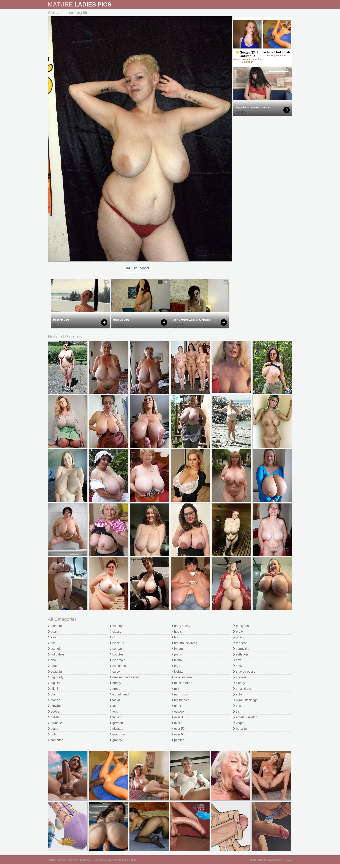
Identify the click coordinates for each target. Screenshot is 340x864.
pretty (239, 631)
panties (178, 740)
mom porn (180, 694)
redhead (241, 643)
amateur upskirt (246, 717)
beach (54, 665)
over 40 (179, 723)
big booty (56, 677)
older (177, 705)
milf (176, 688)
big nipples (181, 700)
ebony (116, 683)
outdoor (179, 711)
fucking (117, 717)
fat (114, 705)
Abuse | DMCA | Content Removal (69, 859)
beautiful (56, 671)
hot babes (57, 654)
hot (175, 637)
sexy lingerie (182, 677)
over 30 (179, 717)
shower (240, 677)
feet (114, 711)
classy (116, 631)
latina (177, 660)
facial (116, 700)
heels (177, 631)
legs (176, 665)
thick (238, 705)
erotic (116, 688)
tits (237, 711)
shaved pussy (245, 671)
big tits (55, 683)
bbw (53, 660)
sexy (238, 665)
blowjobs (56, 705)
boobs (54, 711)
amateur (56, 626)
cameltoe (56, 740)
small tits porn (245, 688)
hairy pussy (181, 626)
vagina (240, 723)
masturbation (182, 683)
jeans (177, 654)
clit (114, 637)
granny (117, 740)
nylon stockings (246, 700)
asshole (56, 648)
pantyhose (242, 626)
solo (238, 694)
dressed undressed (125, 677)
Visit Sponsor (139, 268)
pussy (239, 637)
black (54, 694)
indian (178, 648)
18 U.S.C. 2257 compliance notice (115, 859)
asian (54, 637)
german (117, 723)
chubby (117, 626)
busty (54, 728)
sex (238, 660)
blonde (55, 700)
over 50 (179, 728)
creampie (118, 660)
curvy (116, 671)
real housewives (185, 643)
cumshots (119, 665)
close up (118, 643)
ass (52, 643)
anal (53, 631)
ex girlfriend (120, 694)
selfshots (241, 654)
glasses (117, 728)
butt (53, 734)
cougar (117, 648)
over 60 (179, 734)
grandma (118, 734)
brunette (56, 723)
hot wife (241, 728)
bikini (54, 688)
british (54, 717)
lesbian (178, 671)
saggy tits (242, 648)
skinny (240, 683)
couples (117, 654)
